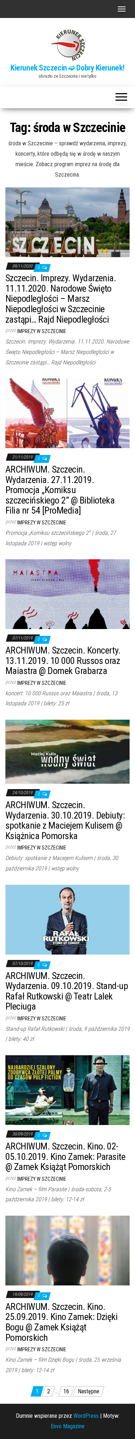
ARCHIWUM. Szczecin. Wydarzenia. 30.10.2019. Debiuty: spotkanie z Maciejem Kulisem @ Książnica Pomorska (65, 820)
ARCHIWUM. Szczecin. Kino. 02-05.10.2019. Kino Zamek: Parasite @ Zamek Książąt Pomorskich (65, 1156)
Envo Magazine (68, 1426)
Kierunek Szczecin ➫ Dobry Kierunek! (67, 67)
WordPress (86, 1415)
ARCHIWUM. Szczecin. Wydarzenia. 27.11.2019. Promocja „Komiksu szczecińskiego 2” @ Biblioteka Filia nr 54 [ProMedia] (59, 490)
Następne (88, 1391)
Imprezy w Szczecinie (41, 331)
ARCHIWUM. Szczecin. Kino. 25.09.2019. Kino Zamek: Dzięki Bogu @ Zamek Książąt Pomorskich (61, 1322)
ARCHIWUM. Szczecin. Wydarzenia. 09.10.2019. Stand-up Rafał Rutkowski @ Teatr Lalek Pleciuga (66, 991)
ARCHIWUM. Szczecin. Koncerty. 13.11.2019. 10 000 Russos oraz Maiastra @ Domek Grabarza (63, 660)
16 (66, 1391)
